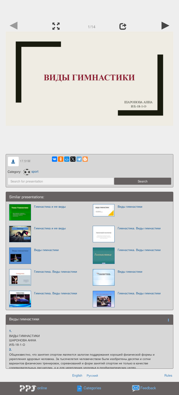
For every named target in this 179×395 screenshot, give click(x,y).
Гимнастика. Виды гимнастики (139, 228)
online (42, 387)
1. (10, 330)
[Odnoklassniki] (60, 159)
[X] (73, 159)
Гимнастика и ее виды (50, 206)
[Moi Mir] (66, 159)
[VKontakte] (54, 159)
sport (34, 171)
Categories (92, 387)
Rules (168, 375)
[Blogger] (85, 159)
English (77, 375)
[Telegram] (79, 159)
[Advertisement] (89, 10)
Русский (92, 375)
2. (10, 349)
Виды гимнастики (130, 206)
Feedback (148, 387)
